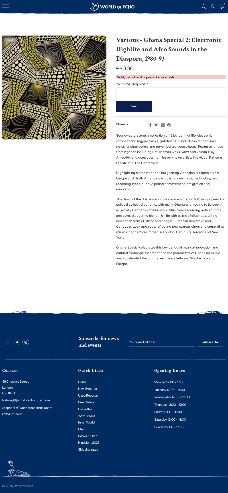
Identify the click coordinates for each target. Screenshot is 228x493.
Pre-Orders (86, 402)
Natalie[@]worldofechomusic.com (26, 400)
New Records (87, 389)
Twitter (156, 125)
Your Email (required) (132, 84)
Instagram (26, 342)
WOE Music (86, 416)
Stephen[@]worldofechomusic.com (27, 408)
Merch (82, 429)
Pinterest (169, 125)
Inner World (86, 422)
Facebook (150, 125)
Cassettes (85, 409)
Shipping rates (88, 449)
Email (163, 125)
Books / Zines (87, 436)
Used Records (88, 396)
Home (82, 382)
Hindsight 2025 (89, 443)
